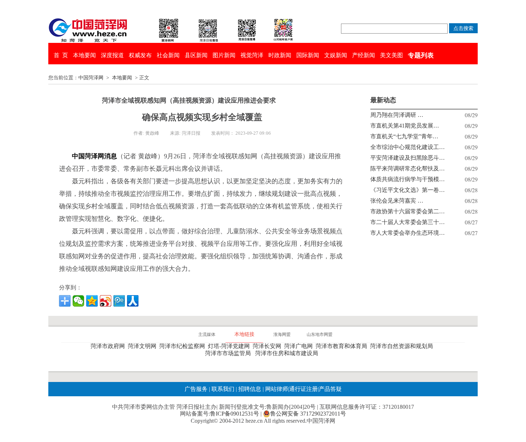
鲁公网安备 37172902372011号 (308, 414)
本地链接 (244, 334)
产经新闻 (363, 55)
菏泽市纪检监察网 (183, 346)
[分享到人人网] (132, 301)
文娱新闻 (335, 55)
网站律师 (276, 389)
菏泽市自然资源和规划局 (403, 346)
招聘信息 (249, 389)
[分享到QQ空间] (92, 301)
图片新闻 (224, 55)
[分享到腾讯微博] (119, 301)
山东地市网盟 (319, 334)
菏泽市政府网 (109, 346)
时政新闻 (279, 55)
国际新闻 (307, 55)
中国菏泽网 (90, 77)
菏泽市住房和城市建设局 (288, 353)
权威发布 (140, 55)
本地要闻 (84, 55)
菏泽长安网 (268, 346)
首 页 (61, 55)
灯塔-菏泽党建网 (230, 346)
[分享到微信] (78, 301)
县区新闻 (196, 55)
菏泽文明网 (143, 346)
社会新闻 (168, 55)
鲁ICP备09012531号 (234, 414)
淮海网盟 (282, 334)
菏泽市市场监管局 (229, 353)
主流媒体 (206, 334)
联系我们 (222, 389)
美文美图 (391, 55)
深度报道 (112, 55)
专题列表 (421, 55)
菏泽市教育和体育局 (343, 346)
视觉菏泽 (251, 55)
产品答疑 (330, 389)
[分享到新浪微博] (105, 301)
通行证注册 (303, 389)
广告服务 (196, 389)
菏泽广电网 (300, 346)
